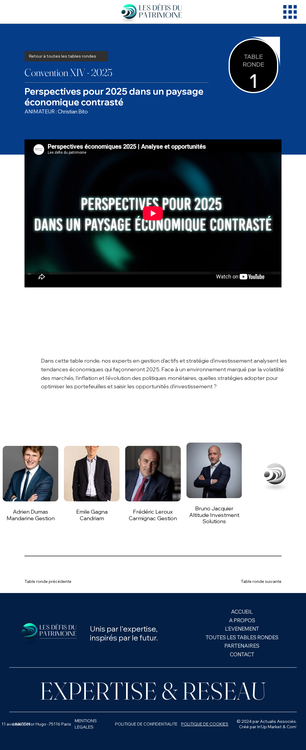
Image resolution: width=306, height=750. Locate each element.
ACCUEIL (242, 612)
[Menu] (290, 12)
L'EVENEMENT (242, 629)
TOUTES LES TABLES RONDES (242, 637)
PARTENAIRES (241, 646)
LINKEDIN (21, 724)
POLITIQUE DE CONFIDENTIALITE (146, 724)
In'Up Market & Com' (277, 726)
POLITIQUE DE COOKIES (204, 724)
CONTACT (242, 654)
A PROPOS (242, 620)
